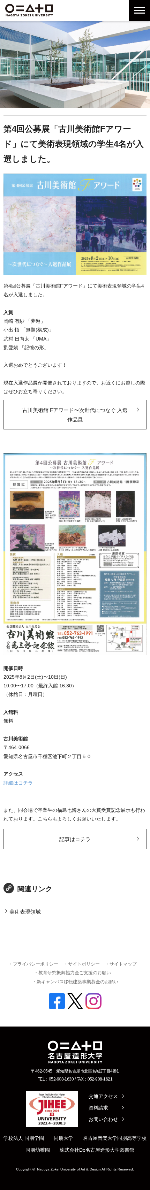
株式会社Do (72, 1150)
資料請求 (98, 1108)
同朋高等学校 (132, 1138)
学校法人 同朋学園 (23, 1138)
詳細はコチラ (18, 783)
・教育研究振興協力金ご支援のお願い (72, 972)
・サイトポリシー (81, 964)
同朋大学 (63, 1138)
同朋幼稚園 (37, 1150)
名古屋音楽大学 (100, 1138)
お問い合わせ (103, 1119)
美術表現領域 (25, 912)
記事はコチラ (75, 839)
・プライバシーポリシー (33, 964)
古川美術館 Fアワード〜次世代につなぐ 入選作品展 (75, 414)
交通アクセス (103, 1096)
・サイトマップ (121, 964)
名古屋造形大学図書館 (109, 1150)
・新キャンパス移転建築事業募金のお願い (75, 981)
